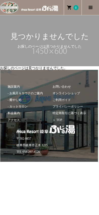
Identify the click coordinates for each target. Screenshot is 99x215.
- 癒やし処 (15, 100)
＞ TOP (57, 120)
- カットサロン (18, 106)
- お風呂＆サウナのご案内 (25, 93)
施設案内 (14, 86)
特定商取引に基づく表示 (69, 113)
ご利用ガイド (62, 100)
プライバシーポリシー (68, 106)
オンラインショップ (66, 93)
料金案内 (14, 113)
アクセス (14, 120)
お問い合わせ (62, 86)
